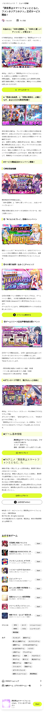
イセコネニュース (8, 3)
